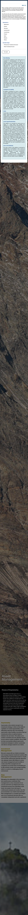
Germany (6, 28)
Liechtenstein (7, 30)
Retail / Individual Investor (9, 46)
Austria (5, 26)
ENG (23, 5)
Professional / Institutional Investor (11, 44)
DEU (25, 5)
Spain (5, 36)
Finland (5, 34)
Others (5, 39)
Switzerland (6, 24)
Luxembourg (6, 32)
